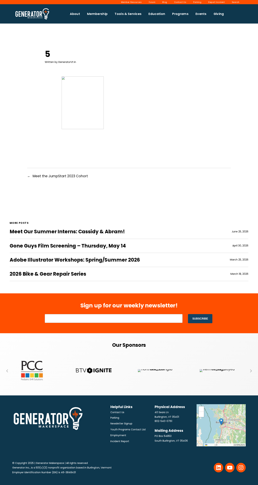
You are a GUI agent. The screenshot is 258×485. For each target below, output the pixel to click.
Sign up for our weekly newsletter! (129, 305)
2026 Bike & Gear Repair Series (48, 274)
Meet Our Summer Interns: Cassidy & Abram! (67, 231)
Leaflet (210, 444)
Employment (118, 435)
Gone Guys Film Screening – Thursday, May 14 (68, 245)
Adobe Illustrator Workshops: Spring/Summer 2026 (75, 259)
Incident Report (119, 441)
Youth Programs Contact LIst (128, 429)
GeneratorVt (65, 62)
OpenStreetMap (225, 444)
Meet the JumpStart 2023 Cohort (60, 176)
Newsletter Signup (121, 423)
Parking (114, 417)
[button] (7, 370)
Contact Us (117, 412)
